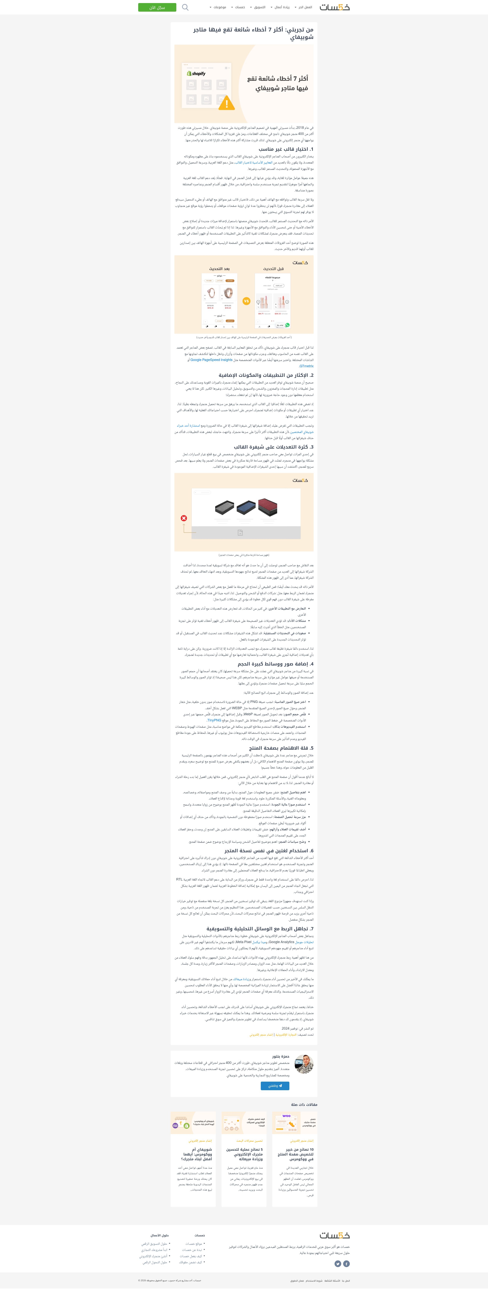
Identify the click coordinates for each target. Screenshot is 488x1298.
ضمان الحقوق (297, 1281)
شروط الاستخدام (314, 1281)
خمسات (240, 7)
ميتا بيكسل (259, 942)
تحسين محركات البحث (249, 1141)
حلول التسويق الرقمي (154, 1244)
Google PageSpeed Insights (211, 360)
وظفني (273, 1086)
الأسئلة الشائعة (332, 1281)
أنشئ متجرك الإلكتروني (153, 1256)
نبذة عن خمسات (192, 1250)
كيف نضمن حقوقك (190, 1262)
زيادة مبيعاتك (241, 979)
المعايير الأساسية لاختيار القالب (253, 163)
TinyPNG (214, 721)
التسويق (260, 7)
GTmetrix (307, 366)
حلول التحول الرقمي (155, 1262)
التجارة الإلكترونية (286, 1035)
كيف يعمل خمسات (191, 1256)
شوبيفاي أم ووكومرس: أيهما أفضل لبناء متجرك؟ (196, 1154)
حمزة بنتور (280, 1056)
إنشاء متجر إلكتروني (261, 1035)
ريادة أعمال (282, 7)
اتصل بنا (346, 1281)
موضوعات (220, 7)
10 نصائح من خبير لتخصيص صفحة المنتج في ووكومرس (296, 1154)
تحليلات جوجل (304, 942)
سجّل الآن (157, 7)
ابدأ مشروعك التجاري (154, 1250)
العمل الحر (305, 7)
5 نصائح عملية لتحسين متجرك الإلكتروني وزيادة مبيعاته (244, 1154)
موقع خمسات (193, 1244)
